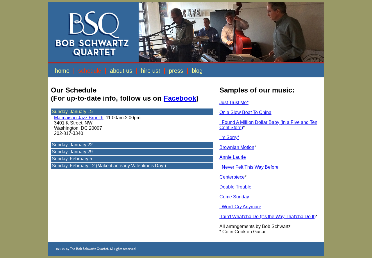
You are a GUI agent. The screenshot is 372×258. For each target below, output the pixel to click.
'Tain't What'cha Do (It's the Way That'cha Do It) (267, 216)
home (62, 70)
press (176, 70)
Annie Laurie (232, 157)
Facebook (180, 98)
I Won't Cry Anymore (240, 206)
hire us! (151, 70)
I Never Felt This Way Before (248, 167)
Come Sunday (234, 196)
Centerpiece (232, 177)
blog (198, 70)
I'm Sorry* (229, 137)
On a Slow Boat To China (245, 112)
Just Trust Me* (233, 102)
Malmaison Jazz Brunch (78, 117)
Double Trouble (235, 186)
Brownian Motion (236, 147)
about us (121, 70)
